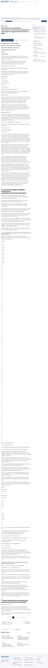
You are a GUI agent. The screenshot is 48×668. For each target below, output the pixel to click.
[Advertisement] (24, 9)
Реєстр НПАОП (21, 1)
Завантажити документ (8, 40)
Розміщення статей (40, 662)
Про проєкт (31, 1)
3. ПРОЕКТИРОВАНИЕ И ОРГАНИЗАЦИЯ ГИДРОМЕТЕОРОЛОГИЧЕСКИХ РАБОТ (40, 31)
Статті (27, 1)
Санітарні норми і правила (16, 17)
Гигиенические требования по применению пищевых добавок (8, 638)
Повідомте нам (17, 629)
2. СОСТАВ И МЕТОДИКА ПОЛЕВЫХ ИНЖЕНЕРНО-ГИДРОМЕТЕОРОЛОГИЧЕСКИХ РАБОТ (39, 28)
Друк (17, 40)
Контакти (35, 1)
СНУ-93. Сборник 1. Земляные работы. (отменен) (23, 645)
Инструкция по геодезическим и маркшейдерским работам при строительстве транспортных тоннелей (23, 639)
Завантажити (44, 21)
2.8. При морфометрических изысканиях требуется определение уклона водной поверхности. (40, 34)
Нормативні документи (14, 1)
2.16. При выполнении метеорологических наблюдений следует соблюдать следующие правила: (40, 37)
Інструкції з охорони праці (17, 659)
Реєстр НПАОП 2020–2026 (17, 664)
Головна (2, 17)
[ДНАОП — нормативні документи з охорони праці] (5, 1)
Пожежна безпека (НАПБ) (29, 664)
